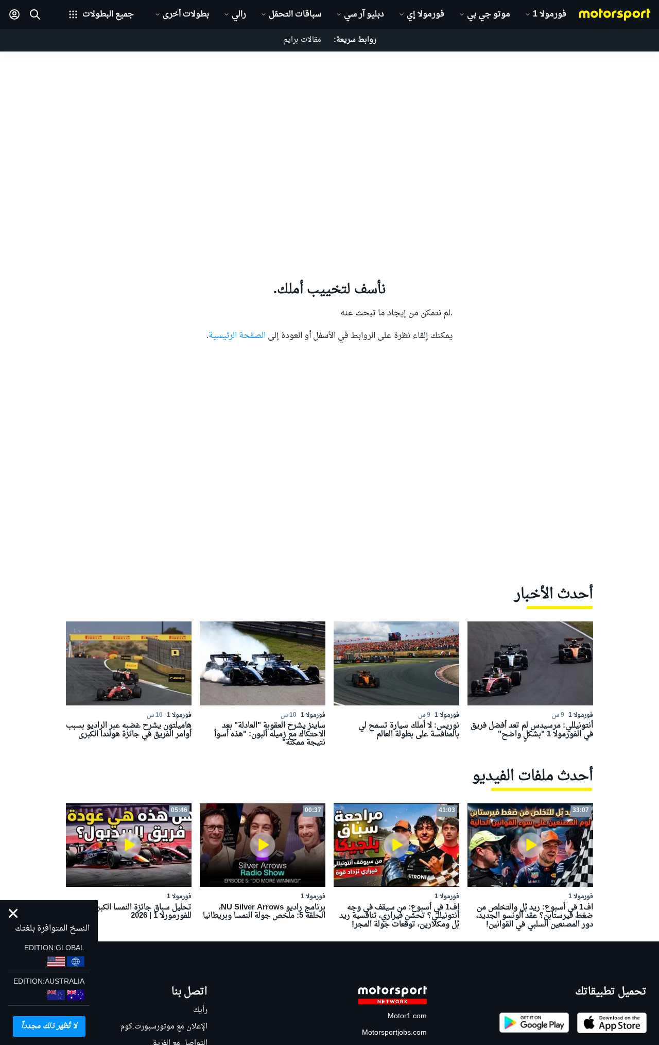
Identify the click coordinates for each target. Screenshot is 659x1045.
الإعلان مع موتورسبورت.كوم (163, 1027)
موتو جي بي (488, 14)
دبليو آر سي (364, 14)
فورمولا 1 (549, 14)
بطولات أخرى (186, 14)
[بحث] (35, 14)
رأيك (200, 1010)
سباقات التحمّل (295, 14)
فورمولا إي (425, 14)
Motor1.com (407, 1016)
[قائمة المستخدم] (14, 14)
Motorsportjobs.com (394, 1033)
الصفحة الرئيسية (237, 336)
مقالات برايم (302, 40)
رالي (239, 14)
